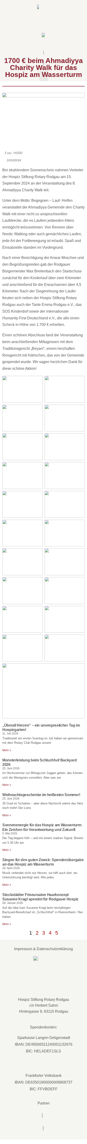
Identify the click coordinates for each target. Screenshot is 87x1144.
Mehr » (6, 750)
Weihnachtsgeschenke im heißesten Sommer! (41, 795)
